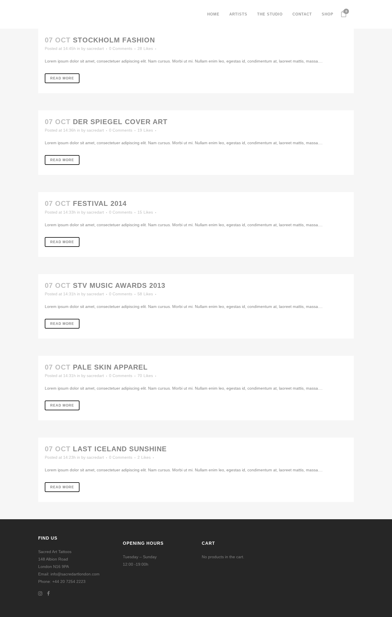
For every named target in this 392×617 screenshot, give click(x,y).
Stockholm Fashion (114, 40)
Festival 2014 (100, 203)
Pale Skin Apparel (110, 367)
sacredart (95, 48)
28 (145, 48)
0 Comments (120, 48)
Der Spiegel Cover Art (120, 122)
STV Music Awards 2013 (119, 285)
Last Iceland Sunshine (120, 449)
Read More (62, 78)
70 (145, 376)
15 (145, 212)
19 (145, 130)
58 (145, 294)
